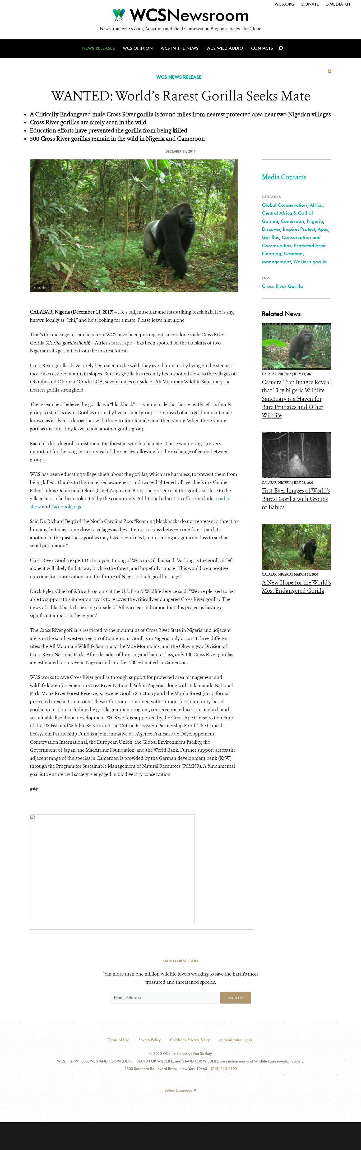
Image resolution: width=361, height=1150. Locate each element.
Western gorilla (310, 261)
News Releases (98, 48)
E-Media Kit (338, 4)
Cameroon (292, 221)
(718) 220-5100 (224, 1068)
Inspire (290, 229)
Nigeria (315, 221)
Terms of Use (118, 1040)
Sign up (236, 998)
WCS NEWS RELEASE (179, 77)
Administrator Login (235, 1040)
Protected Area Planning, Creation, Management (294, 253)
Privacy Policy (149, 1040)
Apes (323, 229)
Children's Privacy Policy (190, 1040)
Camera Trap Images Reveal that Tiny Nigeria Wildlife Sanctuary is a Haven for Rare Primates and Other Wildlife (296, 399)
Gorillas (270, 237)
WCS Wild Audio (224, 48)
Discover (271, 229)
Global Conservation (284, 205)
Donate (310, 4)
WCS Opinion (138, 48)
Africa (316, 205)
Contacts (262, 48)
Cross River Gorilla (282, 286)
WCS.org (285, 4)
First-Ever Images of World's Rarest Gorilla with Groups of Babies (296, 499)
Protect (307, 229)
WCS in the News (179, 48)
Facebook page (66, 507)
